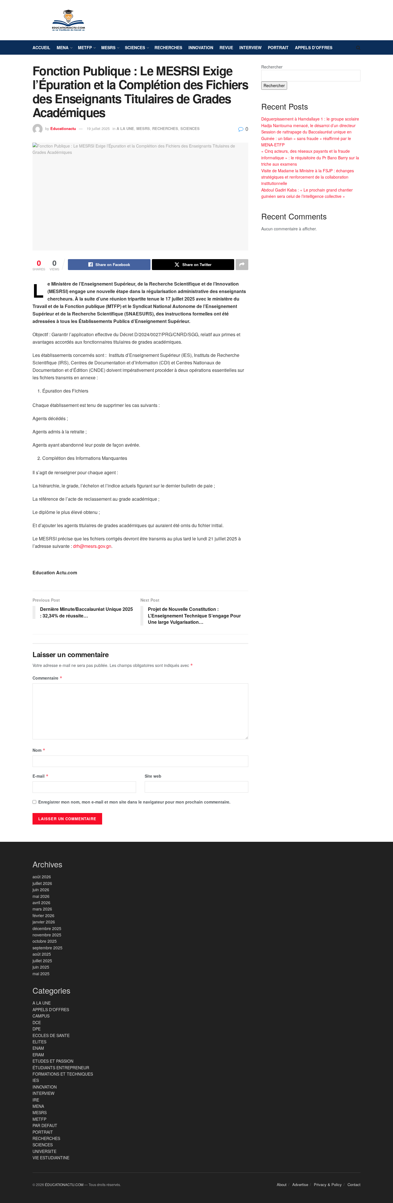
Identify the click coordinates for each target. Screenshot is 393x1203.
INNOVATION (200, 47)
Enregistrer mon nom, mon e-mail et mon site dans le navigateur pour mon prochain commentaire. (134, 802)
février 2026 (43, 915)
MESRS (108, 47)
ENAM (38, 1048)
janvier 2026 (44, 922)
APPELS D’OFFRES (313, 47)
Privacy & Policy (328, 1184)
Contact (354, 1184)
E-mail (41, 776)
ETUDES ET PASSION (53, 1061)
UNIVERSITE (44, 1151)
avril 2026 (41, 902)
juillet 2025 (42, 960)
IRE (36, 1100)
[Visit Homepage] (68, 20)
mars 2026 (42, 909)
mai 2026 (41, 896)
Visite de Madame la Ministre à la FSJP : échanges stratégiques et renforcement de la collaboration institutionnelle (307, 177)
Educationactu (63, 128)
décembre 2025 (47, 928)
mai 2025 (41, 973)
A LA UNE (125, 128)
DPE (37, 1029)
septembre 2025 (47, 947)
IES (36, 1080)
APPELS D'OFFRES (51, 1009)
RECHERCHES (168, 47)
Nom (39, 750)
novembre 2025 (47, 935)
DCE (37, 1022)
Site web (153, 776)
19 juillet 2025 (98, 128)
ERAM (38, 1054)
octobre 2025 (45, 941)
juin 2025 (41, 967)
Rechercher (272, 67)
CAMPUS (41, 1016)
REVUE (226, 47)
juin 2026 (41, 889)
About (282, 1184)
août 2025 (42, 954)
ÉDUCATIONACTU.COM (64, 1184)
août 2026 (42, 876)
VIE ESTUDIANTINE (51, 1157)
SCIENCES (135, 47)
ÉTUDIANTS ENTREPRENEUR (61, 1067)
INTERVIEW (250, 47)
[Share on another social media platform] (242, 264)
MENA (62, 47)
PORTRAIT (278, 47)
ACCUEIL (41, 47)
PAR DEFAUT (45, 1125)
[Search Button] (358, 47)
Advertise (300, 1184)
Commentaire (47, 678)
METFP (85, 47)
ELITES (39, 1042)
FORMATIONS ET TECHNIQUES (63, 1074)
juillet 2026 (42, 883)
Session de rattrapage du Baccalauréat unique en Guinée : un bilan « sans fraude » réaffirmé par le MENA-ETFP (306, 138)
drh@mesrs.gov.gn (92, 546)
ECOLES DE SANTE (51, 1035)
